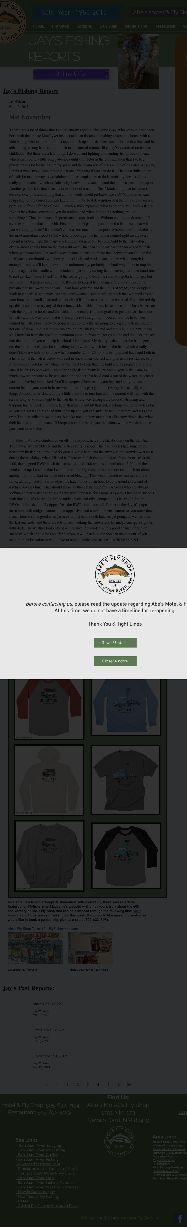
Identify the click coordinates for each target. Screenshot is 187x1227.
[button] (115, 661)
